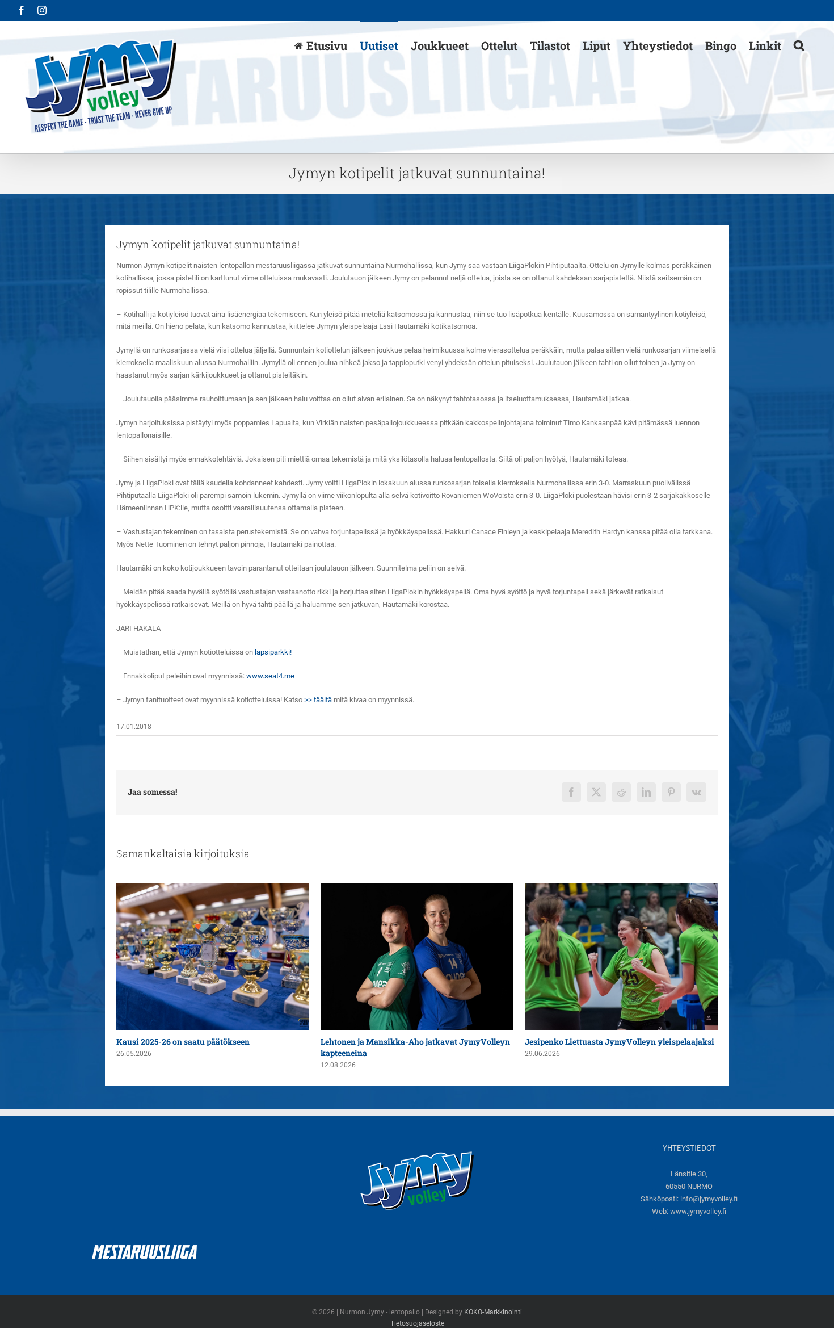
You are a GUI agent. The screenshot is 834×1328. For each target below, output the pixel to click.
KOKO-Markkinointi (493, 1312)
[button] (799, 45)
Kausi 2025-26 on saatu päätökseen (591, 1041)
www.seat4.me (270, 676)
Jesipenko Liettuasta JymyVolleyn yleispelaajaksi (415, 1041)
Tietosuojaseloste (417, 1323)
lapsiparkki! (273, 652)
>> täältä (318, 700)
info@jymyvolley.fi (709, 1199)
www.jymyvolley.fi (698, 1211)
